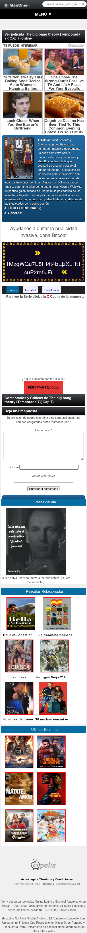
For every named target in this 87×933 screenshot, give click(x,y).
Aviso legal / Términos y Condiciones (47, 879)
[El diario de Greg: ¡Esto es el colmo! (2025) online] (50, 843)
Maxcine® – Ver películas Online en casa (15, 1)
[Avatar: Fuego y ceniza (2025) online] (18, 769)
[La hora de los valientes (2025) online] (50, 769)
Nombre (13, 467)
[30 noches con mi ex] (52, 716)
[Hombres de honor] (18, 716)
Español (30, 290)
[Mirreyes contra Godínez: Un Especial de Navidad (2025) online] (18, 843)
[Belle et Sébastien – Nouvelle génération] (20, 631)
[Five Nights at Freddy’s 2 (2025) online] (50, 806)
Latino (13, 290)
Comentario (43, 430)
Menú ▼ (43, 14)
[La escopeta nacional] (56, 631)
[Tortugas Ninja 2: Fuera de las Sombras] (53, 673)
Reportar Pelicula (43, 387)
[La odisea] (18, 673)
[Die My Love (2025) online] (18, 806)
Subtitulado (51, 290)
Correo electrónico (43, 476)
